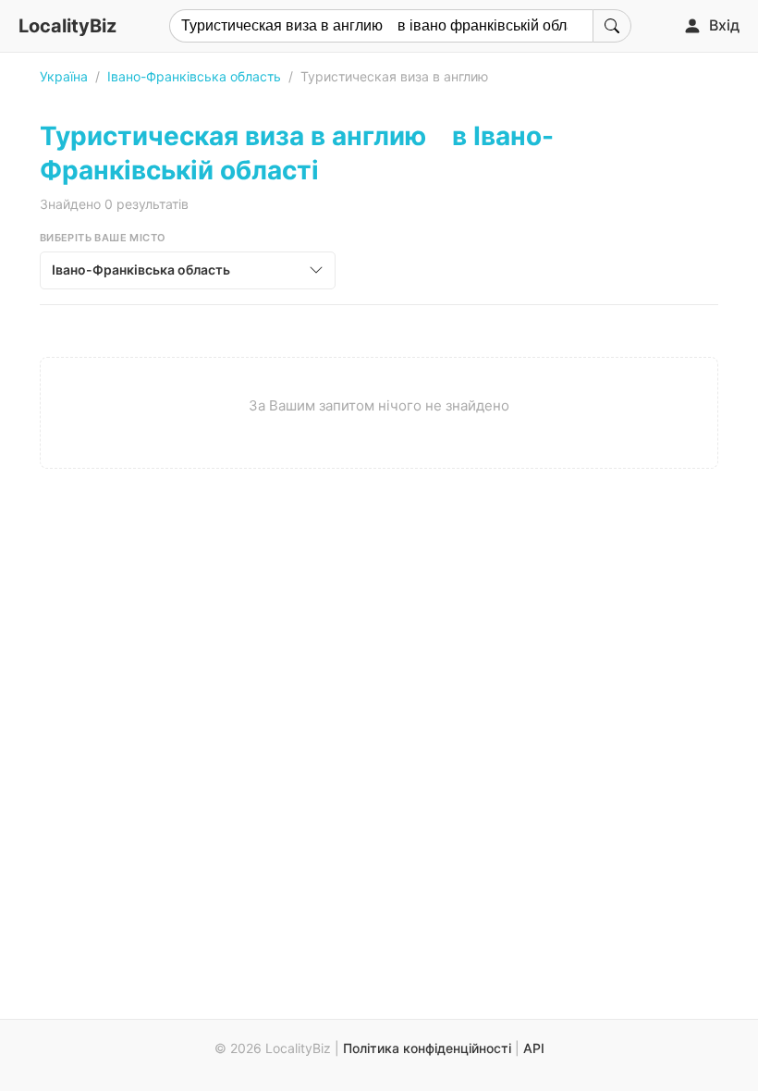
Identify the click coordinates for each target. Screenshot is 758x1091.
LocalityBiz (67, 26)
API (533, 1048)
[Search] (612, 26)
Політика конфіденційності (427, 1048)
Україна (64, 76)
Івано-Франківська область (194, 76)
